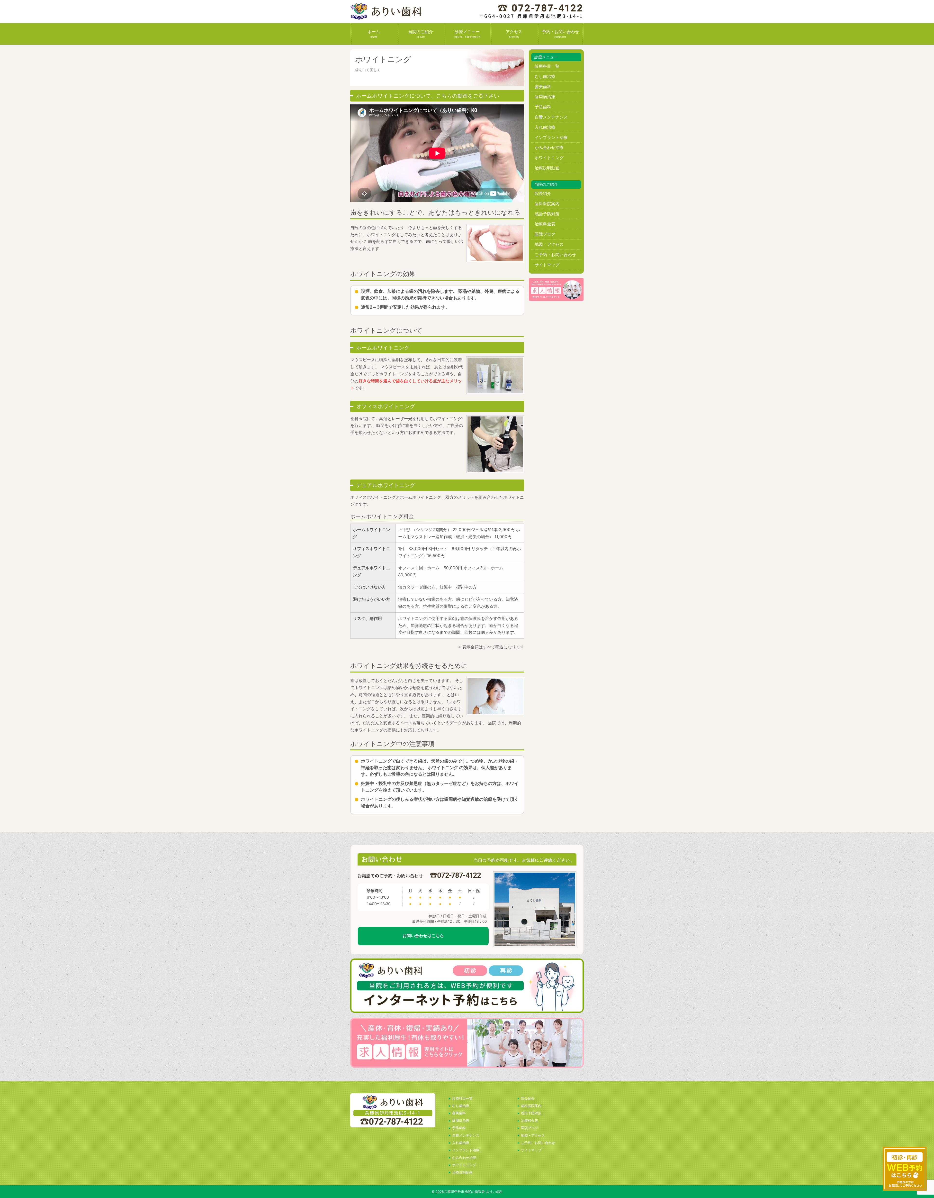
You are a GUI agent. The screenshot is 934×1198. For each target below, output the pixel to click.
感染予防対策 (547, 214)
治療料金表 (545, 223)
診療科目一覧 (547, 66)
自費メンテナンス (551, 117)
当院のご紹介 (420, 33)
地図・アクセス (549, 244)
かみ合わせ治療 (549, 147)
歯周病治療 (545, 96)
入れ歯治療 (545, 127)
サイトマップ (547, 264)
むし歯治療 (545, 76)
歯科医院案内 (547, 203)
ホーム (374, 33)
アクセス (514, 33)
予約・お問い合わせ (560, 33)
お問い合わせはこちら (423, 935)
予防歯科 (543, 106)
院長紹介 (543, 193)
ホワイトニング (549, 157)
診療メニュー (467, 33)
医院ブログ (545, 234)
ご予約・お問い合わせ (555, 254)
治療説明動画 (547, 168)
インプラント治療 (551, 137)
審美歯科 (543, 86)
